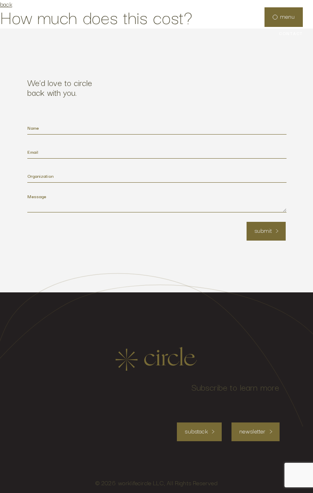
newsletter (252, 431)
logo (156, 359)
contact (291, 33)
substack (196, 431)
